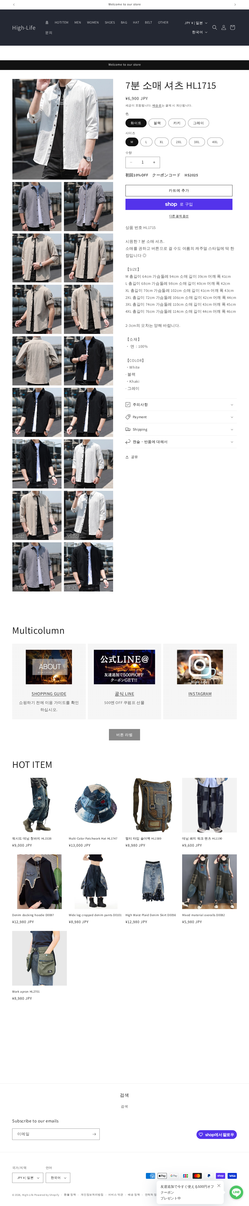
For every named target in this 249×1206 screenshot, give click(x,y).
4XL (215, 142)
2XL (179, 142)
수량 (128, 153)
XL (162, 142)
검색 (124, 1106)
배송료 (157, 105)
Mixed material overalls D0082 (203, 915)
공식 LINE (124, 693)
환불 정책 (70, 1194)
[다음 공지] (235, 4)
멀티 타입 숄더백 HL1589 (143, 839)
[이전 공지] (14, 4)
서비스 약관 (115, 1194)
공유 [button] (134, 457)
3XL (197, 142)
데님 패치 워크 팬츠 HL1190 (202, 839)
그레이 (198, 123)
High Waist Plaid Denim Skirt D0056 (150, 915)
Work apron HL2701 (26, 992)
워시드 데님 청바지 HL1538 (31, 839)
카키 (177, 123)
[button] (214, 27)
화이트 (136, 123)
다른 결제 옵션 (179, 216)
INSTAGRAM (200, 693)
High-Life (28, 1195)
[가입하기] (94, 1134)
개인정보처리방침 (92, 1194)
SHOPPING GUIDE (49, 693)
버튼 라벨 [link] (124, 734)
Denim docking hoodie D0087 (33, 915)
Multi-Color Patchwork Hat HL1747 (93, 839)
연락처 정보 (152, 1194)
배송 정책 (134, 1194)
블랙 (157, 123)
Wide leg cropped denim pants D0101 (95, 915)
